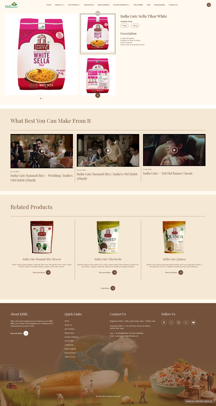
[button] (40, 98)
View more (105, 288)
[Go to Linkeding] (186, 322)
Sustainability (159, 5)
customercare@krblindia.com (126, 336)
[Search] (209, 5)
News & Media (103, 5)
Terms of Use (70, 357)
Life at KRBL (138, 5)
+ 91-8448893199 (121, 333)
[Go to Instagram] (178, 322)
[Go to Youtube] (193, 322)
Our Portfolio (73, 5)
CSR (148, 5)
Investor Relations (120, 5)
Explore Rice (89, 5)
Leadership (69, 345)
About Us (58, 5)
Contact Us (173, 5)
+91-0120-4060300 (135, 333)
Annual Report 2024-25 (199, 401)
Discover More (39, 272)
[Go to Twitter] (171, 322)
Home (49, 5)
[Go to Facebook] (163, 322)
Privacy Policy (70, 353)
